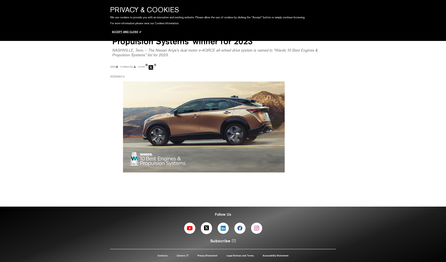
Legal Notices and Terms (240, 255)
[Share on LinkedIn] (155, 67)
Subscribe (220, 240)
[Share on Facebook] (147, 67)
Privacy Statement (207, 255)
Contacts (162, 255)
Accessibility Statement (276, 255)
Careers (181, 255)
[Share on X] (151, 67)
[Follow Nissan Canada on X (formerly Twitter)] (206, 228)
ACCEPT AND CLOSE (125, 31)
